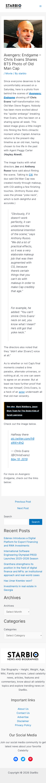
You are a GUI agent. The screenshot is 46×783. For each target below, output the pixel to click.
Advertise (23, 717)
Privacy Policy (23, 725)
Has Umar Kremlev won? (18, 580)
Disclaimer (23, 721)
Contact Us (23, 713)
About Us (23, 708)
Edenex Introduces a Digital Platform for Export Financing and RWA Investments (21, 542)
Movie (9, 73)
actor (22, 391)
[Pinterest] (30, 759)
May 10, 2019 (19, 459)
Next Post (23, 508)
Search (8, 516)
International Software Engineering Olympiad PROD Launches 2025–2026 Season (21, 555)
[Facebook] (15, 759)
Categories (10, 629)
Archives (9, 605)
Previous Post (23, 501)
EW (31, 174)
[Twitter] (23, 759)
